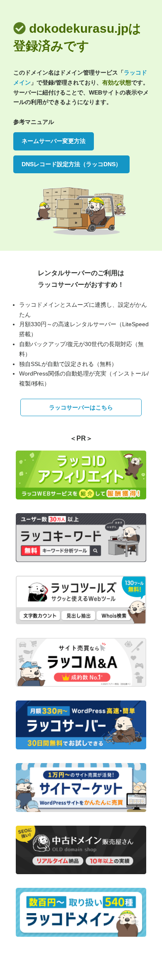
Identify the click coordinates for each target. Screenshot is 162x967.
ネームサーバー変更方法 (54, 141)
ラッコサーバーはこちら (81, 407)
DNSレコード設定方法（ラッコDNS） (71, 164)
